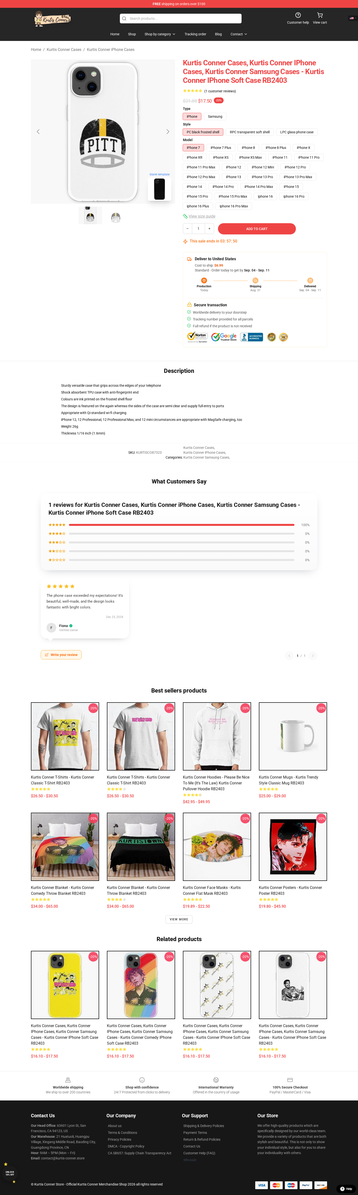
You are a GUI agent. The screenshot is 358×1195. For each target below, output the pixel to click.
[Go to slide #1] (90, 215)
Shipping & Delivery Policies (203, 1126)
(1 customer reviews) (220, 91)
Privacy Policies (119, 1139)
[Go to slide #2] (115, 215)
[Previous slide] (38, 131)
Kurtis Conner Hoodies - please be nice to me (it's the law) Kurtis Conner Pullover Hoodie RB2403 (216, 783)
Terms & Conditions (122, 1133)
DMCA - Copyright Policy (126, 1146)
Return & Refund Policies (201, 1139)
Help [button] (349, 1189)
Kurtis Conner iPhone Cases (110, 49)
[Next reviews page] (313, 655)
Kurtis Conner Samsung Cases (206, 457)
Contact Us (191, 1146)
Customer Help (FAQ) (199, 1153)
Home (36, 49)
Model (188, 140)
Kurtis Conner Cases (64, 49)
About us (115, 1126)
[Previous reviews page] (289, 655)
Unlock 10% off (10, 1173)
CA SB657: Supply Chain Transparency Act (139, 1153)
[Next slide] (167, 131)
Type (186, 109)
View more (179, 919)
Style (187, 124)
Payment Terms (195, 1133)
